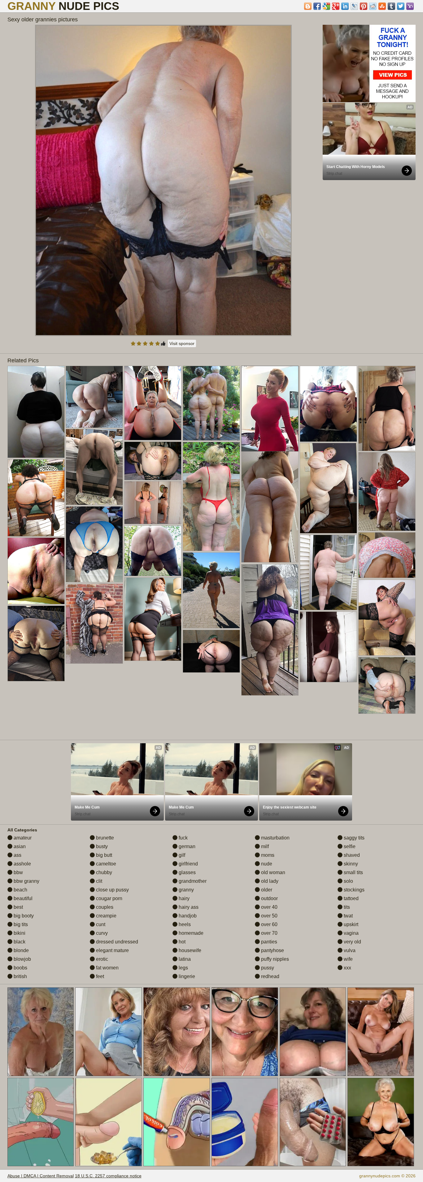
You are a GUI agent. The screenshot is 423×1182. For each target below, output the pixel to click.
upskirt (350, 924)
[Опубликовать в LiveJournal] (354, 6)
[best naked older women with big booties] (328, 488)
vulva (348, 950)
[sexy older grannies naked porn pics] (152, 619)
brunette (104, 837)
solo (347, 881)
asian (19, 846)
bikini (18, 933)
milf (264, 846)
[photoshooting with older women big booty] (94, 467)
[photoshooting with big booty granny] (387, 491)
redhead (269, 976)
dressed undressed (116, 941)
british (19, 976)
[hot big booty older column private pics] (36, 412)
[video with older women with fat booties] (36, 643)
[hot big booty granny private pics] (36, 498)
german (186, 846)
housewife (189, 950)
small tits (352, 872)
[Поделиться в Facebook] (317, 6)
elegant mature (112, 950)
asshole (21, 863)
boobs (19, 967)
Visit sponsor (181, 343)
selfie (348, 846)
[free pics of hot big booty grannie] (387, 618)
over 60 (268, 924)
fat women (107, 967)
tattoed (350, 898)
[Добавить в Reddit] (373, 6)
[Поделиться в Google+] (335, 6)
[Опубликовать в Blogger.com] (308, 6)
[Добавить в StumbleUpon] (382, 6)
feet (99, 976)
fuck (182, 837)
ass (16, 855)
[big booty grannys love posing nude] (328, 572)
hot (181, 941)
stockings (353, 889)
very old (351, 941)
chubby (103, 872)
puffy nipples (274, 959)
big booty (23, 915)
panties (268, 941)
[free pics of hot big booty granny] (328, 404)
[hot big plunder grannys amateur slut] (94, 544)
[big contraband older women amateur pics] (152, 403)
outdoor (269, 898)
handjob (187, 915)
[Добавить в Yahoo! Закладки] (410, 6)
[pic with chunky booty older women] (387, 408)
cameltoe (105, 863)
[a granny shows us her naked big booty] (211, 496)
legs (182, 967)
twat (347, 915)
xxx (346, 967)
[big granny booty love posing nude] (94, 624)
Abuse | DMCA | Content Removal (40, 1175)
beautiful (22, 898)
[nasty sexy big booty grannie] (270, 630)
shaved (351, 855)
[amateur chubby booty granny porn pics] (152, 550)
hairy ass (187, 907)
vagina (350, 933)
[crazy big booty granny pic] (36, 570)
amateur (22, 837)
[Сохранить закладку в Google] (326, 6)
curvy (101, 933)
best (17, 907)
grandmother (192, 881)
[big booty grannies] (328, 646)
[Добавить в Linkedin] (345, 6)
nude (266, 863)
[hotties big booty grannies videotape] (211, 651)
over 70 (268, 933)
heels (184, 924)
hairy (183, 898)
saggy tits (353, 837)
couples (104, 907)
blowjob (21, 959)
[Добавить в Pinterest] (363, 6)
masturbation (275, 837)
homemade (190, 933)
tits (346, 907)
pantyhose (272, 950)
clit (98, 881)
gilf (181, 855)
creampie (105, 915)
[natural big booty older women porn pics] (387, 555)
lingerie (186, 976)
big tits (20, 924)
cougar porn (108, 898)
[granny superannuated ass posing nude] (152, 461)
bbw (17, 872)
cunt (100, 924)
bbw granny (25, 881)
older (266, 889)
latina (184, 959)
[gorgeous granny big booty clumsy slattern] (270, 503)
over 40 (268, 907)
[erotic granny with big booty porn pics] (387, 685)
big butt (103, 855)
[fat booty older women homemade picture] (94, 397)
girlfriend (187, 863)
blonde (20, 950)
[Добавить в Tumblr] (391, 6)
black (18, 941)
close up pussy (112, 889)
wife (347, 959)
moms (267, 855)
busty (101, 846)
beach (19, 889)
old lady (269, 881)
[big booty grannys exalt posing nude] (211, 403)
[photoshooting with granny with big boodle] (211, 590)
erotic (101, 959)
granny (185, 889)
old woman (272, 872)
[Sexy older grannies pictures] (163, 180)
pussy (267, 967)
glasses (186, 872)
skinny (350, 863)
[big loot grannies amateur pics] (152, 502)
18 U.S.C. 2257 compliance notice (108, 1175)
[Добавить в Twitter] (400, 6)
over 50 (268, 915)
